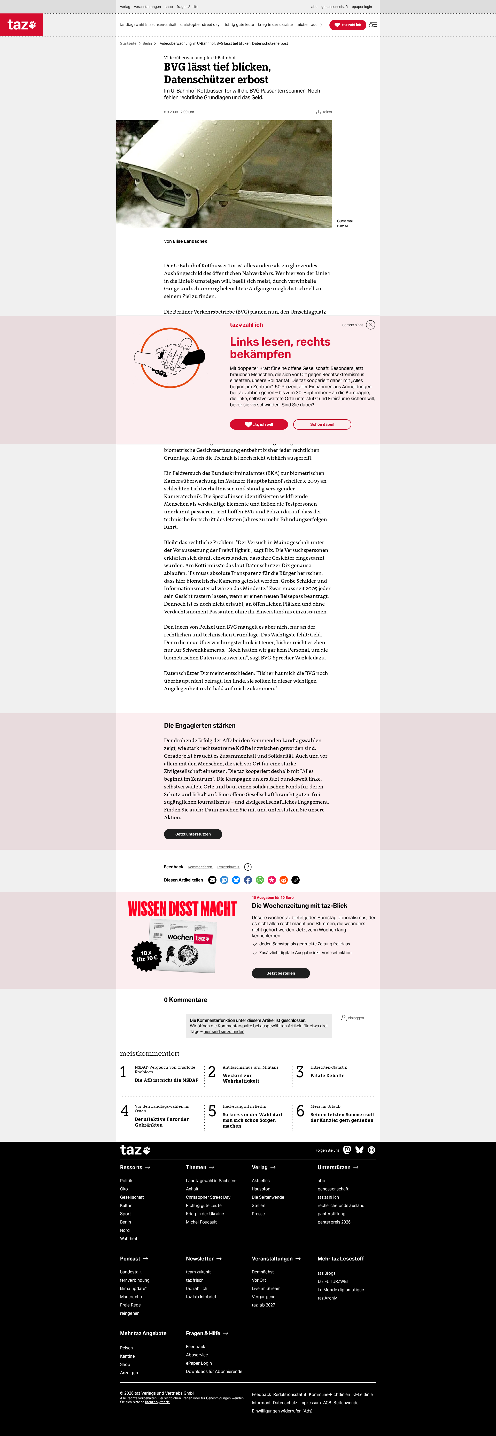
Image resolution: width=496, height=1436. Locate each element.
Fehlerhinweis (228, 867)
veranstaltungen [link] (147, 6)
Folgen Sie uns (327, 1150)
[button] (373, 24)
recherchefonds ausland (341, 1205)
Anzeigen (129, 1373)
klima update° (133, 1288)
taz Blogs (327, 1273)
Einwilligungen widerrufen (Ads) (282, 1411)
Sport (125, 1214)
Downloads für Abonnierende (214, 1371)
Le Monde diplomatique (341, 1290)
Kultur (126, 1205)
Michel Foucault (201, 1222)
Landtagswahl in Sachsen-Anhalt (211, 1185)
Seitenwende (346, 1402)
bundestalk (131, 1272)
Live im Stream (266, 1288)
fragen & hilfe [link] (187, 6)
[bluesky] (359, 1152)
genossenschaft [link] (334, 6)
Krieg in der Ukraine (205, 1214)
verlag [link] (125, 6)
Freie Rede (130, 1305)
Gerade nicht (352, 325)
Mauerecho (131, 1297)
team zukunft (198, 1272)
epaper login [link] (362, 6)
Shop (125, 1364)
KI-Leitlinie (362, 1394)
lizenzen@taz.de (157, 1402)
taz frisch (195, 1280)
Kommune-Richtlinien (330, 1394)
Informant (262, 1402)
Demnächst (263, 1272)
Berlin (147, 43)
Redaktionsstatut (290, 1394)
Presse (258, 1214)
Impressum (310, 1402)
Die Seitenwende (268, 1197)
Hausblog (261, 1189)
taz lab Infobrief (201, 1297)
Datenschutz (285, 1402)
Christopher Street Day (208, 1197)
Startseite (128, 43)
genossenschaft (333, 1189)
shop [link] (169, 6)
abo (321, 1180)
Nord (125, 1230)
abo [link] (314, 6)
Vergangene (263, 1297)
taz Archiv (327, 1298)
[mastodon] (347, 1152)
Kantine (127, 1356)
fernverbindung (135, 1280)
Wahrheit (128, 1238)
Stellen (258, 1205)
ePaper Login (199, 1363)
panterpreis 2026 (334, 1222)
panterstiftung (331, 1214)
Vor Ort (259, 1280)
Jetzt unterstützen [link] (193, 834)
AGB (327, 1402)
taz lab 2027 (263, 1305)
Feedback (195, 1346)
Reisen (126, 1348)
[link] (149, 25)
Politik (126, 1180)
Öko (124, 1189)
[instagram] (372, 1152)
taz (135, 1150)
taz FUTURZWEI (333, 1281)
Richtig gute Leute (204, 1205)
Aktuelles (261, 1180)
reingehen (130, 1313)
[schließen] (371, 325)
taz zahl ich (328, 1197)
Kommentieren (200, 867)
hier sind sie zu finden (224, 1031)
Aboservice (197, 1355)
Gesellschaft (132, 1197)
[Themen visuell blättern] (321, 24)
